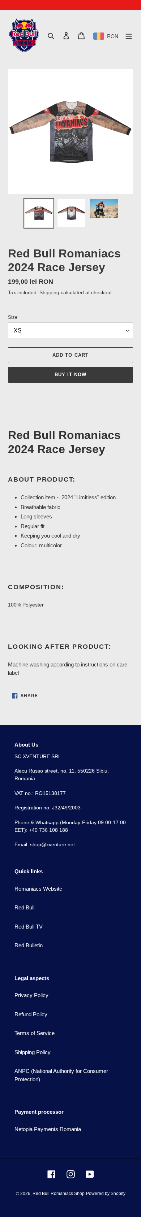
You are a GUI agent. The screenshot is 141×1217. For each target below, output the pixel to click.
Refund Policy (30, 1014)
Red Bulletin (28, 945)
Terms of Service (34, 1033)
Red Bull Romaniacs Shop (59, 1193)
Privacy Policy (31, 995)
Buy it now (70, 374)
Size (12, 317)
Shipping (49, 292)
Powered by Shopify (105, 1193)
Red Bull (24, 907)
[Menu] (128, 35)
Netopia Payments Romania (47, 1129)
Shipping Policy (32, 1052)
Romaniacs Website (38, 889)
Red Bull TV (28, 926)
